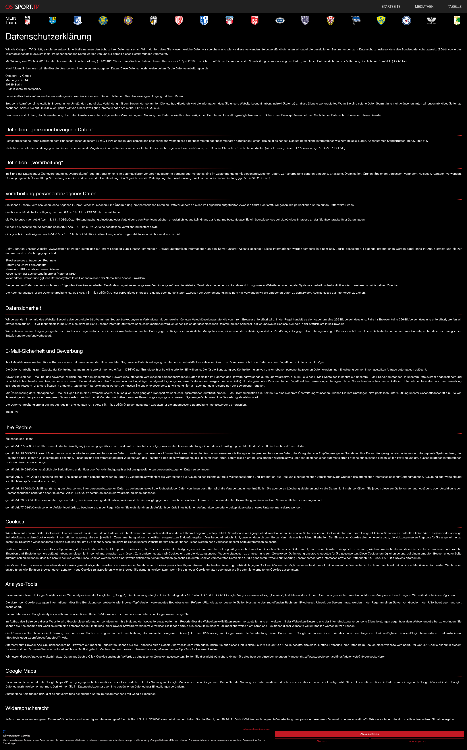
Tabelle (455, 6)
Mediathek (424, 6)
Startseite (391, 6)
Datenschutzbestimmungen (256, 729)
